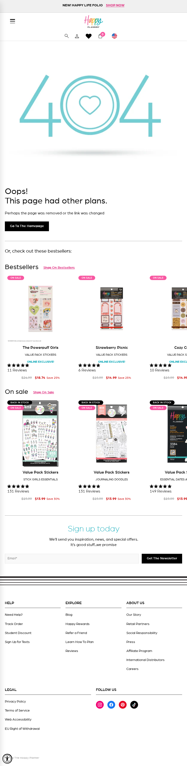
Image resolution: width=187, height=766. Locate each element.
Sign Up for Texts (17, 642)
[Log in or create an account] (77, 36)
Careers (132, 669)
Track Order (14, 624)
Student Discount (18, 633)
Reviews (71, 651)
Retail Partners (138, 624)
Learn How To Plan (79, 642)
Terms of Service (17, 710)
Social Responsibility (141, 633)
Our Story (133, 614)
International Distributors (145, 660)
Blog (68, 614)
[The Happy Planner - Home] (93, 21)
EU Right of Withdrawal (22, 729)
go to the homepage (27, 226)
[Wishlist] (89, 36)
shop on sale (43, 392)
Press (130, 642)
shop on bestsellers (59, 267)
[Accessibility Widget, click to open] (7, 759)
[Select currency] (116, 36)
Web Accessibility (18, 719)
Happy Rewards (77, 624)
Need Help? (14, 614)
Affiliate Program (139, 651)
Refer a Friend (76, 633)
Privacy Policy (15, 701)
